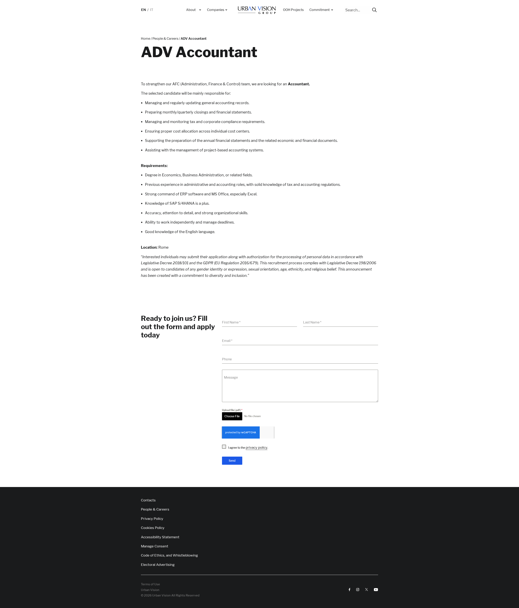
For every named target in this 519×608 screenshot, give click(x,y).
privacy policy (256, 447)
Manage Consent (154, 546)
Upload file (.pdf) (232, 410)
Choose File (232, 416)
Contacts (148, 500)
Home (145, 39)
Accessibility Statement (160, 537)
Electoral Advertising (158, 564)
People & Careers (165, 39)
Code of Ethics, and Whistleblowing (169, 555)
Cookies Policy (152, 528)
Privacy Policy (152, 518)
